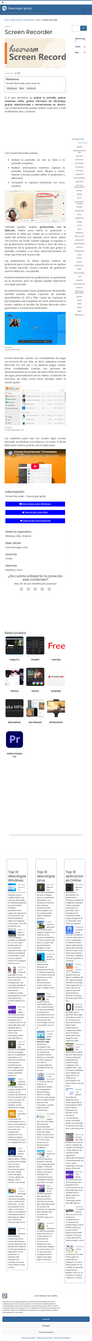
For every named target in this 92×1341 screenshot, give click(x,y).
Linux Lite (21, 1042)
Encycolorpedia (79, 1045)
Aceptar (46, 1319)
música (79, 247)
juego (79, 222)
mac (79, 229)
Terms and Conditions (62, 1338)
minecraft (79, 240)
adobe (79, 147)
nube (79, 255)
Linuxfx (49, 954)
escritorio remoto (79, 202)
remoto (79, 280)
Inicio (7, 20)
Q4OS (20, 1079)
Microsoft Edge (51, 1032)
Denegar (46, 1325)
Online (80, 46)
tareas (79, 296)
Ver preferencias (46, 1332)
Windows (79, 315)
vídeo (79, 307)
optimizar (79, 265)
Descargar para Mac (36, 512)
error (79, 198)
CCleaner (79, 167)
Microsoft (79, 236)
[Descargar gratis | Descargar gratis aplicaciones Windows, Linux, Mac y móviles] (4, 8)
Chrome (79, 171)
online (79, 262)
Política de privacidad (44, 1338)
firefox (79, 207)
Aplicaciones (16, 20)
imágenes (79, 218)
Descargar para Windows (36, 504)
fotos (79, 214)
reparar (79, 287)
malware (79, 233)
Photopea (79, 884)
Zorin (49, 1186)
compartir (79, 174)
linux (79, 225)
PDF (79, 269)
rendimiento (79, 284)
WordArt (78, 1089)
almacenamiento (79, 151)
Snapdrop (79, 927)
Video (38, 20)
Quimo (49, 1151)
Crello (20, 1148)
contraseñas (79, 178)
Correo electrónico (79, 186)
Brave (49, 994)
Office (79, 258)
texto (79, 300)
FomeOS (50, 1223)
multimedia (79, 244)
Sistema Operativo (79, 292)
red (79, 276)
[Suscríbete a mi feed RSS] (2, 2)
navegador (79, 251)
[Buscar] (83, 28)
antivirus (79, 160)
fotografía (79, 211)
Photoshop (79, 273)
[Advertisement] (35, 132)
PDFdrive (78, 1004)
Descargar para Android (37, 520)
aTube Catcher (21, 1189)
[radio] (21, 589)
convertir (79, 182)
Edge (79, 194)
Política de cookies (28, 1338)
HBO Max (21, 1007)
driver (79, 191)
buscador (79, 163)
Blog (80, 52)
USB (79, 304)
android (79, 156)
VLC (19, 1111)
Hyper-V (21, 930)
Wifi (79, 311)
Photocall (79, 1134)
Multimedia (29, 20)
